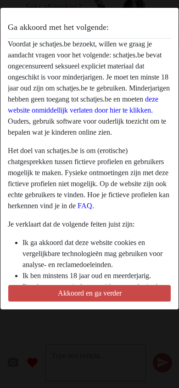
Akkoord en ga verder (90, 293)
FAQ (85, 206)
